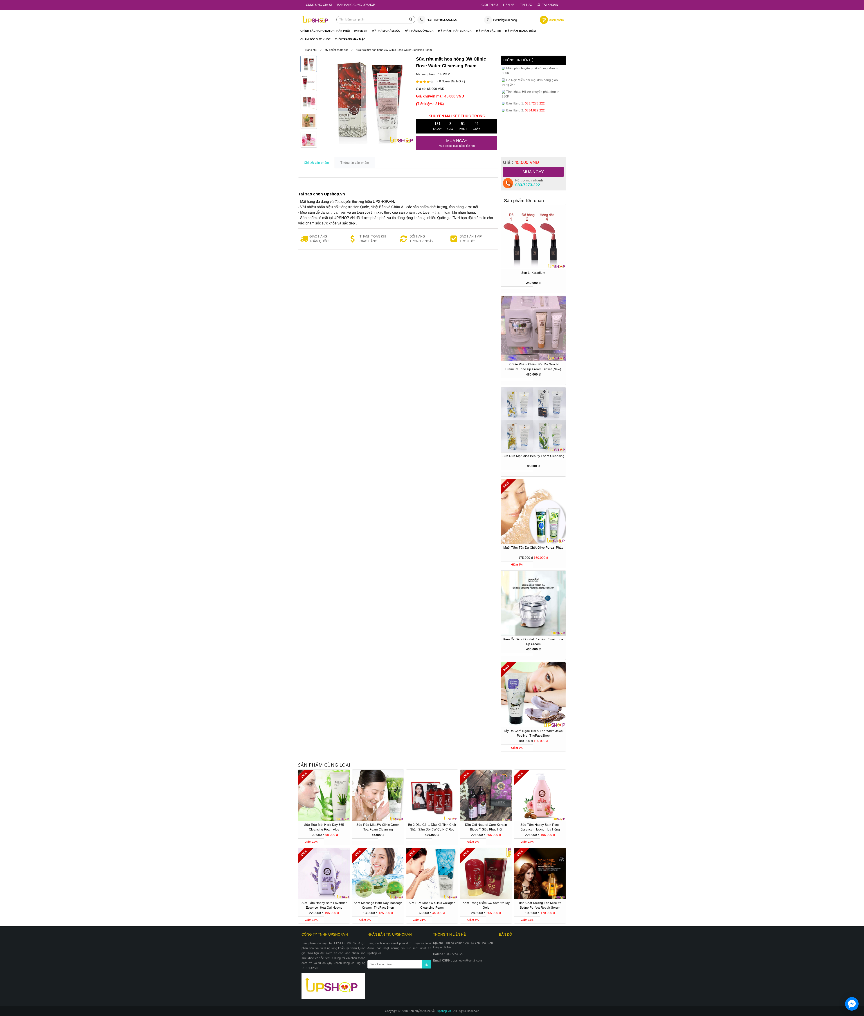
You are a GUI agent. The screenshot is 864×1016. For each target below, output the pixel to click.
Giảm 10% (311, 841)
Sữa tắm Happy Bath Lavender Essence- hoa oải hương (324, 905)
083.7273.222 (527, 185)
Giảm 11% (527, 919)
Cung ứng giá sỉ (319, 5)
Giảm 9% (517, 564)
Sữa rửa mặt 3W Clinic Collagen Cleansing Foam (432, 905)
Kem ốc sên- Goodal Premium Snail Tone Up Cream (533, 641)
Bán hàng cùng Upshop (356, 5)
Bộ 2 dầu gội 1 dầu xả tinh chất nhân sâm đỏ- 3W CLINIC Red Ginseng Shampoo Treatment (432, 828)
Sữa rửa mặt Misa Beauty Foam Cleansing (533, 456)
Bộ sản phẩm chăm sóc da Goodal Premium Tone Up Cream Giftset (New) (533, 366)
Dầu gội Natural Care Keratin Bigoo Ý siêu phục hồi (486, 827)
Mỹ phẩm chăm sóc (336, 50)
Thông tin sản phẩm (354, 162)
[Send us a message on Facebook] (852, 1004)
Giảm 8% (365, 919)
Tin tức (526, 5)
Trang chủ (311, 50)
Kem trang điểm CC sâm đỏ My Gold (486, 905)
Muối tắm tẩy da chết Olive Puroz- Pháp (533, 547)
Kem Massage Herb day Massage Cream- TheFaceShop (378, 905)
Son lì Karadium (533, 272)
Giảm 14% (527, 841)
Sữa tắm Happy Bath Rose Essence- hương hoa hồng (540, 827)
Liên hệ (509, 5)
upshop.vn (444, 1011)
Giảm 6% (473, 919)
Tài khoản (550, 5)
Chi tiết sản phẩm (316, 162)
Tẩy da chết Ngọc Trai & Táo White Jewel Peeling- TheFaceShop (533, 733)
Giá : (521, 162)
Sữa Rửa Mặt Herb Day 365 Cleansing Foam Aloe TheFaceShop (324, 828)
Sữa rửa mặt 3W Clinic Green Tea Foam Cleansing (378, 827)
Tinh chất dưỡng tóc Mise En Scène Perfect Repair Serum (540, 905)
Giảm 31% (419, 919)
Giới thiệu (490, 5)
